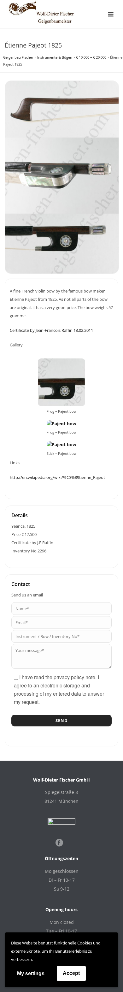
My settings (30, 973)
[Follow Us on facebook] (59, 843)
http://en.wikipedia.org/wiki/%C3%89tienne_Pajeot (57, 477)
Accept (71, 973)
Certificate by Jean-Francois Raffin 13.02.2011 (51, 330)
